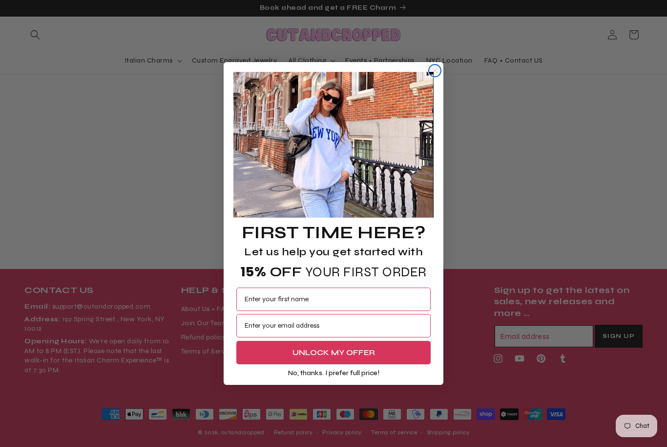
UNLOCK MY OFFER (333, 352)
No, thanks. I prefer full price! (333, 373)
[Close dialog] (435, 71)
